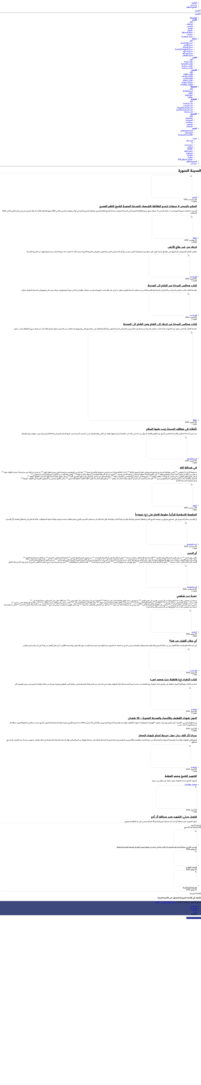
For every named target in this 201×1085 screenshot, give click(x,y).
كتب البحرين (188, 105)
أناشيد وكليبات (187, 76)
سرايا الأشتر (188, 45)
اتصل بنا (194, 908)
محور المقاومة (187, 36)
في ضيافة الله (188, 467)
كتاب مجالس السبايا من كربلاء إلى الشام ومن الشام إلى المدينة (160, 324)
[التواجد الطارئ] (185, 865)
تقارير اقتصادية (187, 64)
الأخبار (194, 20)
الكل (191, 22)
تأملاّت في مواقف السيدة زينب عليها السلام (171, 428)
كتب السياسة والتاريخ (184, 109)
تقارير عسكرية (187, 68)
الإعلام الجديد (188, 78)
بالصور (190, 30)
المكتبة (194, 99)
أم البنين (192, 553)
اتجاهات (190, 24)
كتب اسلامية (188, 103)
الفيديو (194, 70)
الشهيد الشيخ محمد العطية (181, 775)
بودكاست (189, 122)
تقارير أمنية (188, 61)
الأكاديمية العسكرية (185, 135)
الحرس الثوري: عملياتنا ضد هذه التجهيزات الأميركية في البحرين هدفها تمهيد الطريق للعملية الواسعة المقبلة (157, 847)
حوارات (190, 34)
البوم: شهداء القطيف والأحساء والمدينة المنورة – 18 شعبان (162, 718)
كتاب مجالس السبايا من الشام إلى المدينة (172, 285)
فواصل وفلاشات (186, 84)
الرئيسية (193, 18)
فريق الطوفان (187, 55)
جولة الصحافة (187, 32)
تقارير (194, 57)
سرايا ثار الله (188, 51)
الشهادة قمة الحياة (190, 888)
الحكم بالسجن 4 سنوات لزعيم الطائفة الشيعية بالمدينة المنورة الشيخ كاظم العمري (148, 206)
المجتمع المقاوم (186, 130)
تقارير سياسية (187, 66)
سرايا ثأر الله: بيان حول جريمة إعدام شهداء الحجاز (168, 735)
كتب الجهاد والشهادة (185, 107)
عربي (195, 912)
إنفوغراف (189, 118)
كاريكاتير (189, 126)
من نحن (194, 906)
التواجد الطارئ (191, 867)
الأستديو (194, 114)
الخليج (190, 28)
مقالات (190, 97)
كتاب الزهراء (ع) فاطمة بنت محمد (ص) (173, 679)
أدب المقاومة (188, 91)
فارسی (194, 910)
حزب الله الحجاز (186, 43)
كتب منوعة (188, 112)
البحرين (190, 26)
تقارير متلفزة (188, 80)
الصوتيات (189, 120)
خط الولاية (189, 95)
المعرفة (194, 87)
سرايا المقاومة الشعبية (184, 49)
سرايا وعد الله (187, 53)
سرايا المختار (188, 47)
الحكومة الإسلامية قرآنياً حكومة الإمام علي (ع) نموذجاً (166, 514)
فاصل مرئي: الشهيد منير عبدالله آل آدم (174, 816)
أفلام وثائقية (188, 74)
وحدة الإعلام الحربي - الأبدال (165, 902)
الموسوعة (189, 132)
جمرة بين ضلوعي (187, 595)
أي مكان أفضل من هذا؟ (183, 640)
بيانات (194, 38)
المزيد (194, 128)
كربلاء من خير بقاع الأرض (182, 246)
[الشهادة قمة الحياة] (185, 885)
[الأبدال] (198, 11)
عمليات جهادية (187, 82)
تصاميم (190, 124)
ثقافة (191, 93)
